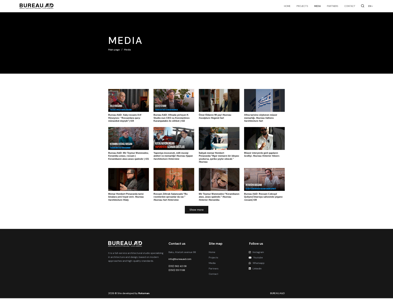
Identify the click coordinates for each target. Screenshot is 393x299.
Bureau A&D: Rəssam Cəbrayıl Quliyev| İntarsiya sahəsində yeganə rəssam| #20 (263, 197)
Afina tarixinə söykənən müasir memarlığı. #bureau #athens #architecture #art (260, 118)
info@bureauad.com (180, 259)
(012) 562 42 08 (178, 266)
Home (287, 6)
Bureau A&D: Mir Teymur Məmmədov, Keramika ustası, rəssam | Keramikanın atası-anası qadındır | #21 (128, 156)
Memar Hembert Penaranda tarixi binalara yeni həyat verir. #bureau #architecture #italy (126, 197)
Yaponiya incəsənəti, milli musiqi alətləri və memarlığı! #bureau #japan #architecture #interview (173, 156)
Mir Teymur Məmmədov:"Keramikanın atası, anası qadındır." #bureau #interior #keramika (219, 197)
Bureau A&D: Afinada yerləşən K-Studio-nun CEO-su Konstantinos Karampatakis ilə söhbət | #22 (172, 118)
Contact (349, 6)
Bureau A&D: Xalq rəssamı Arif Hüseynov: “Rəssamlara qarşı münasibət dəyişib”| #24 (124, 118)
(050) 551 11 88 (177, 270)
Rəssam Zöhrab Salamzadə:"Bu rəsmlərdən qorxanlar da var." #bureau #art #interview (171, 197)
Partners (332, 6)
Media (317, 6)
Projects (302, 6)
